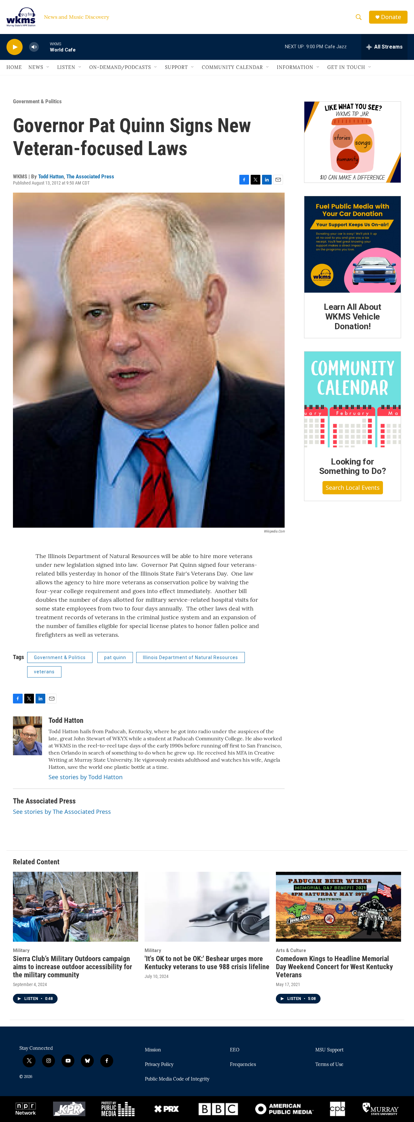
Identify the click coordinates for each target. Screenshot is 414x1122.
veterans (44, 671)
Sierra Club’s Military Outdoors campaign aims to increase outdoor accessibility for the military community (72, 967)
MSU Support (329, 1050)
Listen (66, 67)
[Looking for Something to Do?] (352, 399)
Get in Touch (346, 67)
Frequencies (243, 1064)
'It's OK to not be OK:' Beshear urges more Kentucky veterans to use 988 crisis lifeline (207, 963)
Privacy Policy (159, 1064)
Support (176, 67)
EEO (234, 1050)
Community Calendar (232, 67)
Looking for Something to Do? (352, 466)
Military (21, 950)
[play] (14, 47)
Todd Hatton (51, 176)
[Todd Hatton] (27, 735)
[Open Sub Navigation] (48, 67)
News (35, 67)
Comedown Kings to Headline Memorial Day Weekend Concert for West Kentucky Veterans (334, 967)
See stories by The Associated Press (62, 811)
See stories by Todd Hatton (86, 777)
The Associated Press (90, 176)
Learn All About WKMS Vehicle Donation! (352, 316)
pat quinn (115, 657)
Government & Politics (37, 101)
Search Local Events (353, 487)
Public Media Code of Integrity (177, 1079)
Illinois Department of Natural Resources (190, 657)
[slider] (44, 46)
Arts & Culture (291, 950)
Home (14, 67)
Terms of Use (329, 1064)
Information (295, 67)
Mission (153, 1050)
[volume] (33, 47)
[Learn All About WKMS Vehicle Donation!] (352, 244)
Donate (391, 17)
